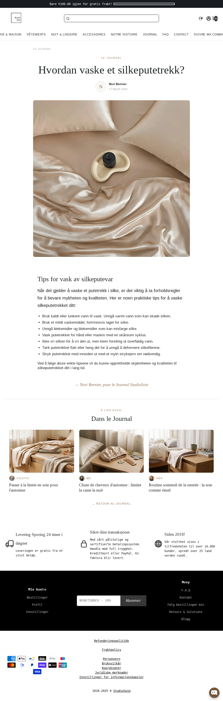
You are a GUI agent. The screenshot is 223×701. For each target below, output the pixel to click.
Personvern (111, 659)
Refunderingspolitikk (111, 640)
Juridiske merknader (111, 672)
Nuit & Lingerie (64, 34)
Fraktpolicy (111, 649)
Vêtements (36, 34)
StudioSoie (122, 691)
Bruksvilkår (111, 663)
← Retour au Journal (111, 503)
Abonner (133, 601)
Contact (181, 34)
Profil (37, 604)
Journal (150, 34)
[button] (200, 18)
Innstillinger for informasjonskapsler (111, 677)
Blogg (185, 619)
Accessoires (94, 34)
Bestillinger (37, 597)
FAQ (165, 34)
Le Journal (42, 49)
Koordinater (111, 668)
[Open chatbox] (214, 693)
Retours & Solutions (185, 612)
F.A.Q (185, 590)
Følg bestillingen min (185, 604)
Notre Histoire (124, 34)
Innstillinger (37, 612)
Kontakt (186, 597)
